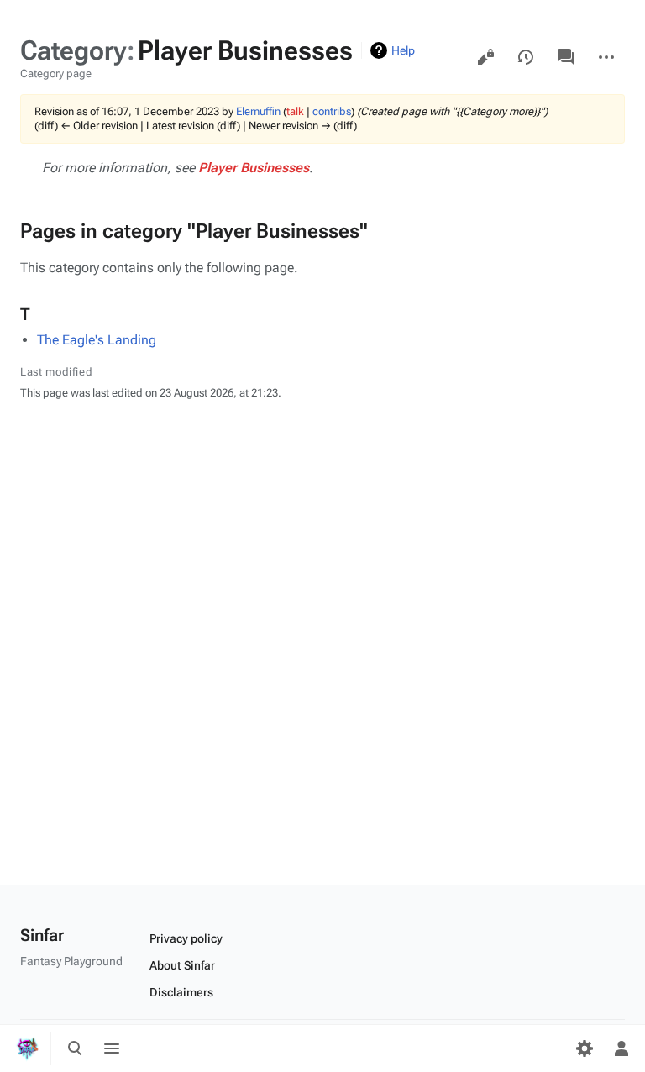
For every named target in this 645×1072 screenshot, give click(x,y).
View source (485, 57)
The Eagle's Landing (96, 340)
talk (295, 111)
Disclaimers (181, 992)
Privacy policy (186, 938)
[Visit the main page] (27, 1048)
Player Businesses (253, 168)
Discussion (566, 57)
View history (525, 57)
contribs (331, 111)
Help (403, 50)
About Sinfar (182, 965)
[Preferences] (584, 1048)
